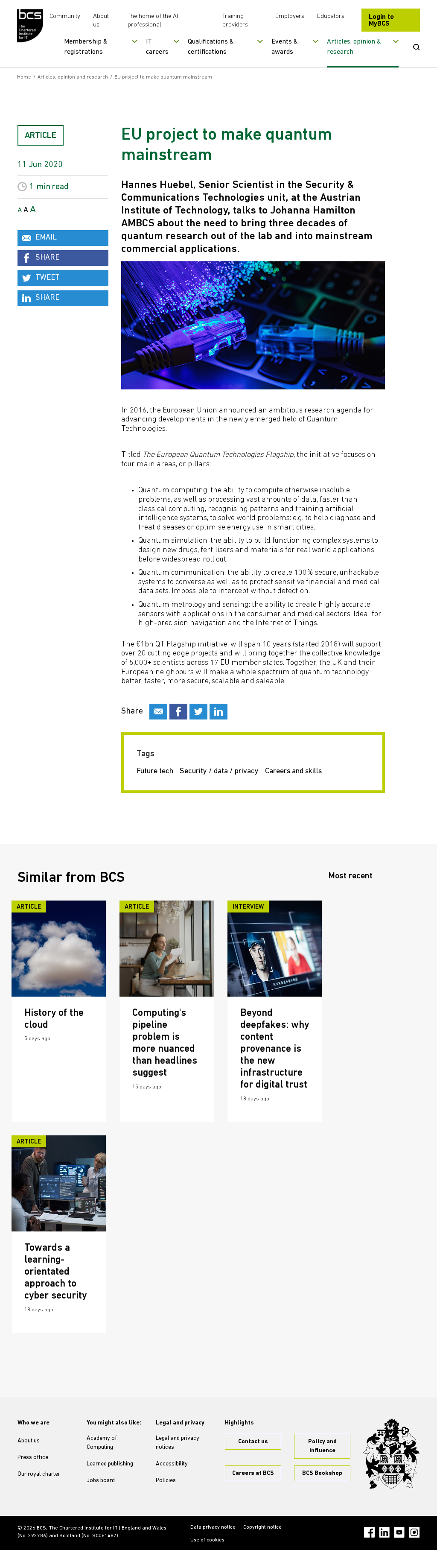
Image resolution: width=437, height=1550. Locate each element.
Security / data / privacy (219, 771)
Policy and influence (322, 1446)
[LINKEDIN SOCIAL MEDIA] (218, 711)
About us (28, 1441)
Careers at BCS (253, 1473)
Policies (166, 1480)
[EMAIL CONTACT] (158, 711)
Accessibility (172, 1464)
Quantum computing (172, 490)
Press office (32, 1457)
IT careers (157, 47)
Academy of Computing (102, 1443)
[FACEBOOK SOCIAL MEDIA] (178, 711)
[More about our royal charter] (391, 1453)
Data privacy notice (213, 1527)
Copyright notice (262, 1527)
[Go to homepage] (30, 26)
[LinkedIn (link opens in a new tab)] (384, 1532)
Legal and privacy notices (177, 1443)
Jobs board (101, 1480)
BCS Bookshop (322, 1473)
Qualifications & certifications (211, 47)
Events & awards (284, 47)
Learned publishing (110, 1464)
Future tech (155, 771)
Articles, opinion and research (73, 77)
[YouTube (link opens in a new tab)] (399, 1532)
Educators (330, 16)
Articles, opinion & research (354, 47)
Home (24, 77)
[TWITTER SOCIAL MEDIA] (198, 711)
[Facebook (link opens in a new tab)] (369, 1532)
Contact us (253, 1442)
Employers (289, 16)
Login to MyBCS (381, 20)
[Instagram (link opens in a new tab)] (414, 1532)
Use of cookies (207, 1540)
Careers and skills (293, 771)
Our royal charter (38, 1474)
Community (65, 16)
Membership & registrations (86, 47)
